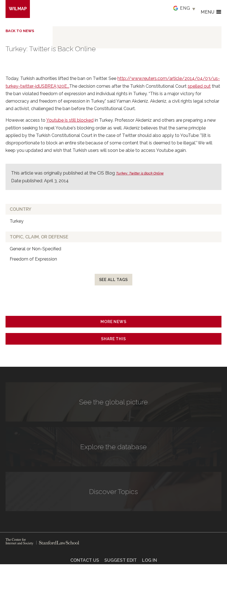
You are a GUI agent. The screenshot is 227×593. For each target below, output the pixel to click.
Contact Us (84, 560)
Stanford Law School (57, 543)
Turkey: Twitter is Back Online (140, 173)
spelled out (199, 86)
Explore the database (113, 447)
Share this (113, 339)
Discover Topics (113, 491)
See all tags (113, 279)
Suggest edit (120, 560)
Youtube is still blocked (70, 120)
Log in (149, 560)
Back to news (20, 31)
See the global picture (113, 402)
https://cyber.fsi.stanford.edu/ (19, 541)
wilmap (18, 8)
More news (113, 321)
